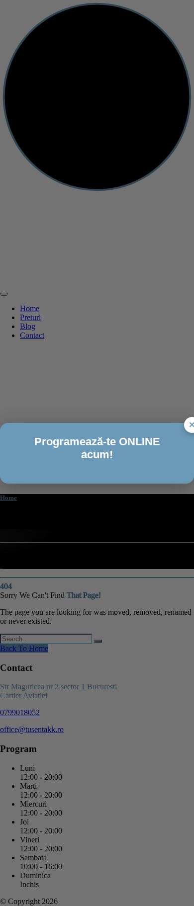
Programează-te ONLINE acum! (97, 448)
